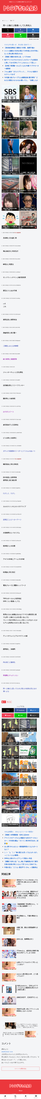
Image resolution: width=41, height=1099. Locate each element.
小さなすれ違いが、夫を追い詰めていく (18, 44)
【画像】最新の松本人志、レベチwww (17, 57)
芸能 (10, 702)
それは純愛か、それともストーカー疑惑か (18, 831)
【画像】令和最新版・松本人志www (16, 835)
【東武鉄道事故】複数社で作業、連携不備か (19, 48)
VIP (4, 702)
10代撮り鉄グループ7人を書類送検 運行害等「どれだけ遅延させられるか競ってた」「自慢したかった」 (21, 80)
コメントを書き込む (20, 1068)
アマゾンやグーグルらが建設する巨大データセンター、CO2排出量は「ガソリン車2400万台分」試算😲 (21, 841)
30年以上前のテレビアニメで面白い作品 (18, 858)
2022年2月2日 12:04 (7, 1052)
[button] (33, 35)
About (20, 1091)
